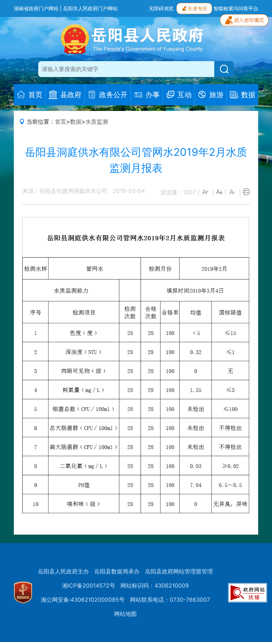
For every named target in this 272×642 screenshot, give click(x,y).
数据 (75, 121)
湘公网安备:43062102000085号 (83, 599)
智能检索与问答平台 (236, 8)
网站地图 (125, 613)
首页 (60, 121)
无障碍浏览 (161, 8)
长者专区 (198, 8)
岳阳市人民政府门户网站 (90, 8)
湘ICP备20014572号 (88, 585)
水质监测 (96, 121)
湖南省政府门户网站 (36, 8)
